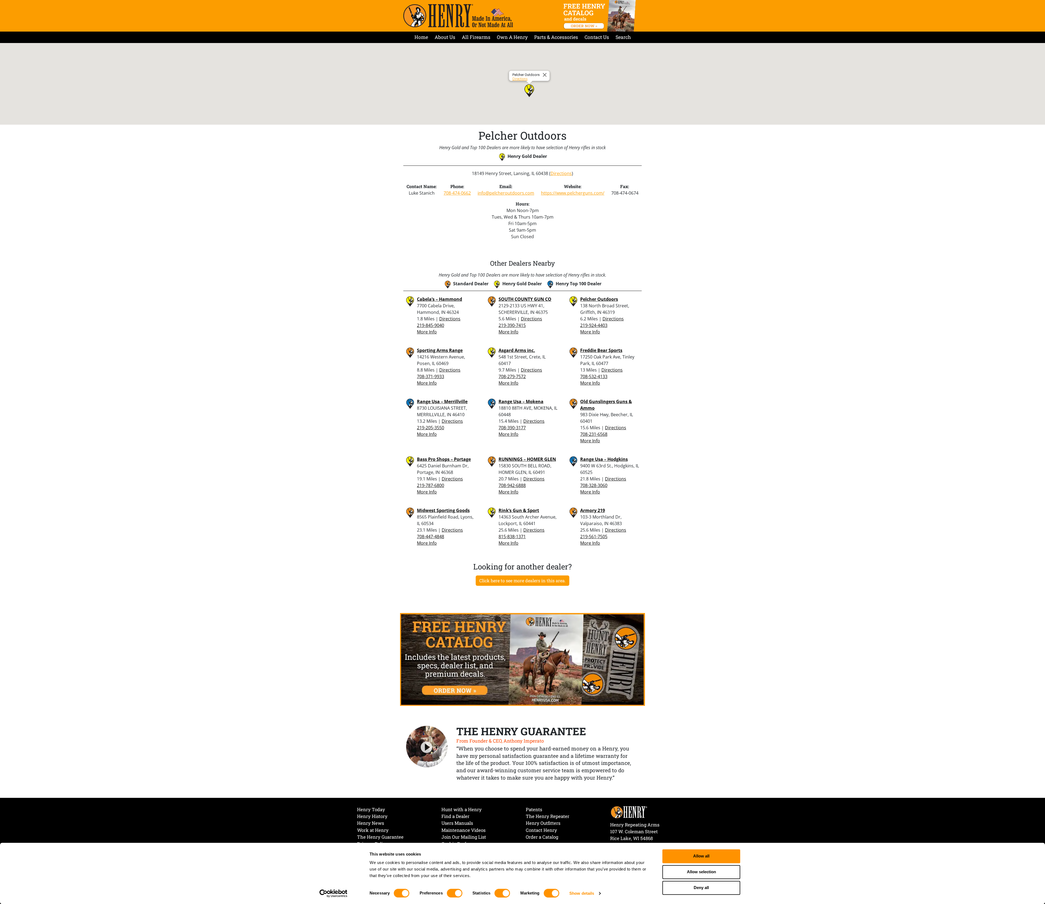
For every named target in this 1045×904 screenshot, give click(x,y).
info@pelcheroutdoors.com (506, 193)
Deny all (701, 887)
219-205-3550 (430, 428)
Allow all (701, 856)
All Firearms (476, 37)
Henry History (372, 816)
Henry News (370, 823)
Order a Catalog (542, 837)
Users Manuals (457, 823)
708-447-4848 (430, 537)
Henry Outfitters (543, 823)
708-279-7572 (512, 376)
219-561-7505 (593, 537)
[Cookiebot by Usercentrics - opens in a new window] (333, 893)
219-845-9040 (430, 325)
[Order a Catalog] (522, 659)
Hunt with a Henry (461, 809)
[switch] (454, 893)
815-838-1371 (512, 537)
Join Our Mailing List (463, 837)
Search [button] (623, 37)
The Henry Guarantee (380, 837)
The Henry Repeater (547, 816)
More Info (427, 332)
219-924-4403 (593, 325)
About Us (445, 37)
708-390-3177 (512, 428)
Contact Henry (541, 830)
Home (421, 37)
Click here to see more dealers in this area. (522, 580)
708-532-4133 (593, 376)
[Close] (546, 75)
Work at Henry (373, 830)
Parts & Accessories (556, 37)
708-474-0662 (457, 193)
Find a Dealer (455, 816)
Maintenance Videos (463, 830)
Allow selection (701, 872)
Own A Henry (512, 37)
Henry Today (371, 809)
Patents (534, 809)
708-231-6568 (593, 434)
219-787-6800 (430, 485)
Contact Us (597, 37)
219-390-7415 (512, 325)
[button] (529, 90)
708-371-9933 (430, 376)
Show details (581, 893)
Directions (520, 79)
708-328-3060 (593, 485)
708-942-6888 (512, 485)
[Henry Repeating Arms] (458, 15)
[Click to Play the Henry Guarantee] (427, 747)
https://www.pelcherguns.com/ (572, 193)
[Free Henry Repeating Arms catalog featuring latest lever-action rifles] (600, 16)
